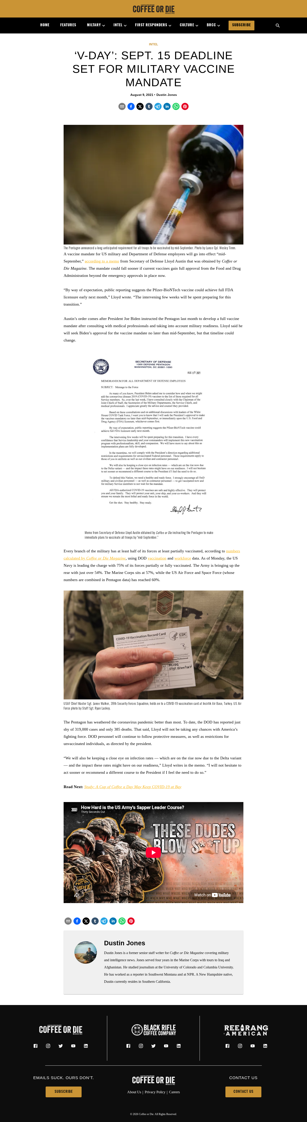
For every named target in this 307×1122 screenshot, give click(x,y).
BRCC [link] (211, 25)
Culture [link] (187, 25)
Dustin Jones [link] (166, 95)
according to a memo (102, 261)
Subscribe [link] (241, 25)
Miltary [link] (94, 25)
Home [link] (44, 25)
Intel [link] (117, 25)
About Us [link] (134, 1092)
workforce (182, 558)
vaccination (157, 558)
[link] (153, 10)
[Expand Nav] (102, 25)
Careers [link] (174, 1092)
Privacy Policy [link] (155, 1092)
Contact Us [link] (244, 1092)
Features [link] (68, 25)
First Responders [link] (151, 25)
